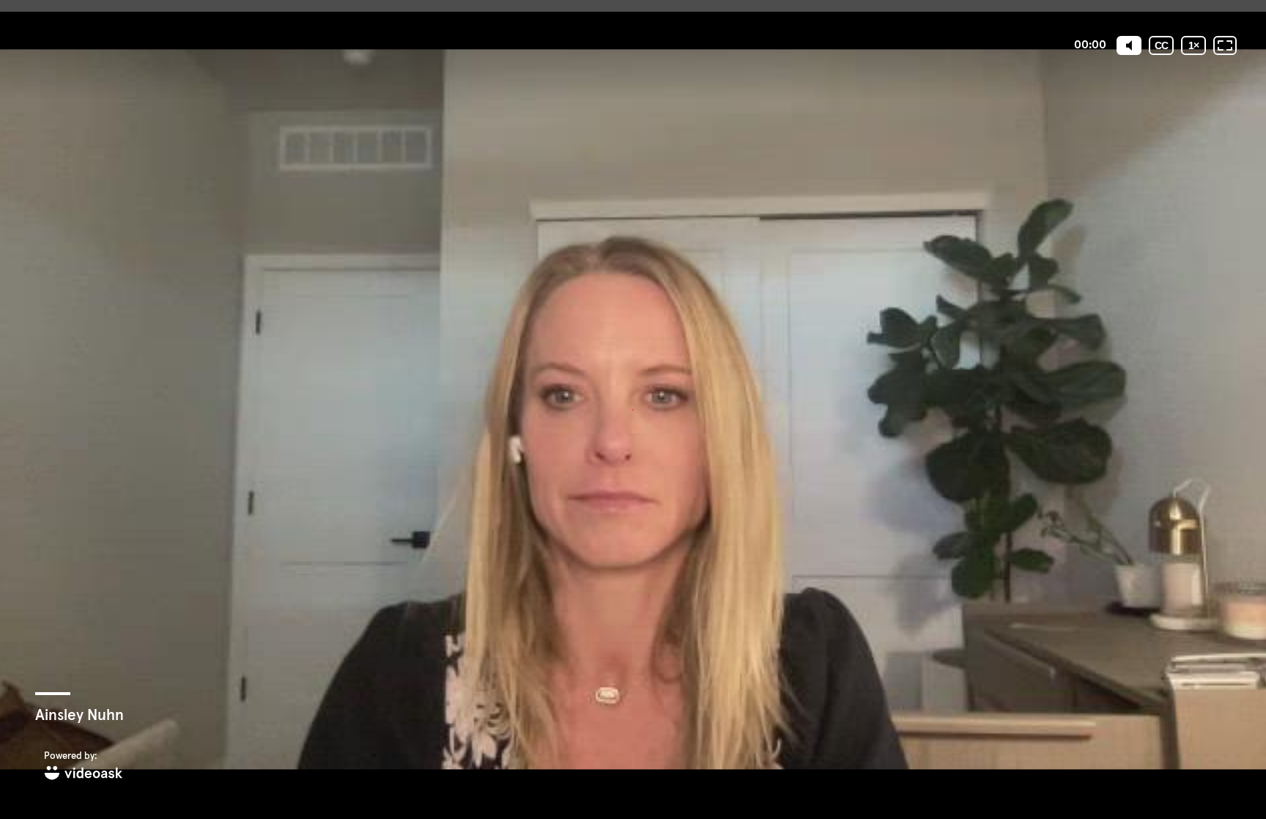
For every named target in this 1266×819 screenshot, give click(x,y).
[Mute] (1129, 45)
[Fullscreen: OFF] (1225, 45)
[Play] (633, 409)
